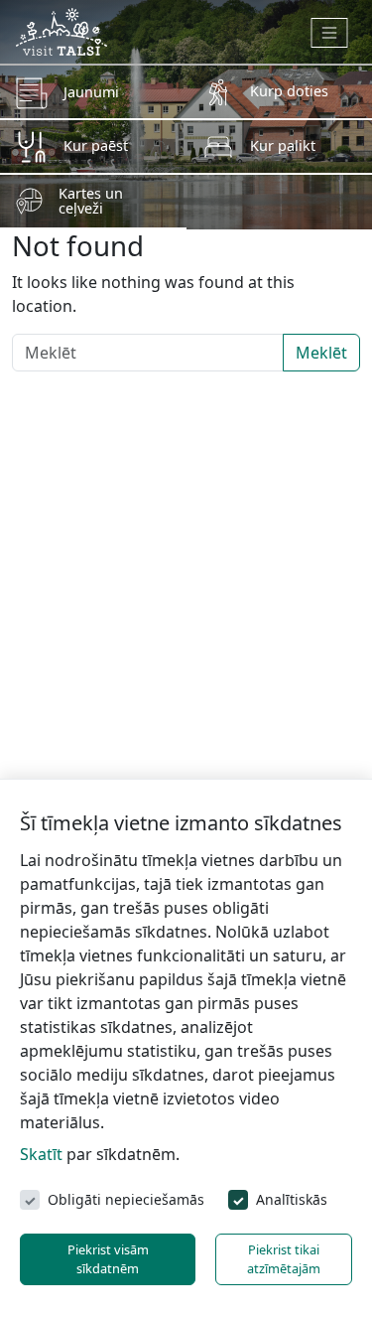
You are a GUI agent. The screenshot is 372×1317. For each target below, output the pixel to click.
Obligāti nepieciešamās (126, 1199)
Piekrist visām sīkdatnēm (108, 1259)
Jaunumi (91, 91)
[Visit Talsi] (61, 30)
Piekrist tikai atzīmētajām (283, 1259)
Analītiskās (291, 1199)
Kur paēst (95, 145)
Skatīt (41, 1154)
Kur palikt (282, 145)
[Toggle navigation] (329, 33)
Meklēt (321, 353)
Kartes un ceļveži (91, 200)
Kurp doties (289, 90)
